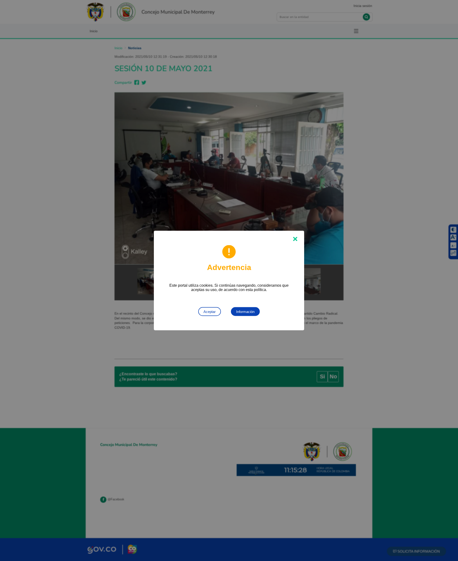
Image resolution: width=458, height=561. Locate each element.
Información (245, 312)
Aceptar (209, 312)
